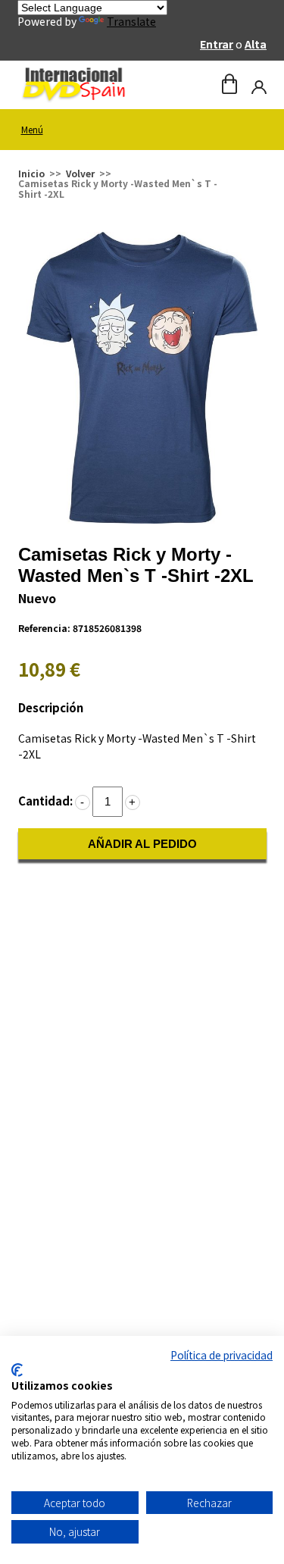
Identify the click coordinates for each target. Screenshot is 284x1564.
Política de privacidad (221, 1354)
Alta (256, 44)
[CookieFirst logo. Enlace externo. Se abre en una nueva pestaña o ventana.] (17, 1370)
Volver (80, 173)
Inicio (31, 173)
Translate (131, 21)
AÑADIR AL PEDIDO (142, 843)
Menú (32, 129)
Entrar (216, 44)
